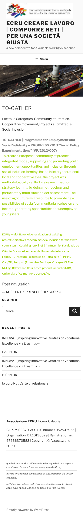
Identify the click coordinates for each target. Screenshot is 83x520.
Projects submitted (54, 124)
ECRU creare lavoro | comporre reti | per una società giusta (40, 33)
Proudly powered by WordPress (27, 509)
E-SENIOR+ (10, 352)
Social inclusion (14, 129)
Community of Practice (51, 119)
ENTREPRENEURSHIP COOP (38, 292)
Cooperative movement (20, 124)
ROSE (8, 292)
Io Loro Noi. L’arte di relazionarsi (25, 383)
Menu (44, 59)
